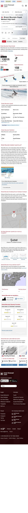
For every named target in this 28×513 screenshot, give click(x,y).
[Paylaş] (9, 32)
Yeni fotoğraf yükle (6, 187)
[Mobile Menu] (26, 5)
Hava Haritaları (4, 397)
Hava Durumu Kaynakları (19, 404)
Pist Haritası (9, 41)
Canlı (9, 38)
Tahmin (3, 38)
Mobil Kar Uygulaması (18, 399)
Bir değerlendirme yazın (20, 333)
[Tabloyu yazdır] (12, 32)
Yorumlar (15, 41)
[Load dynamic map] (14, 215)
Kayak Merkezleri (5, 395)
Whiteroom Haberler (5, 401)
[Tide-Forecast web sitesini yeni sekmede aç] (14, 1)
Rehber (4, 41)
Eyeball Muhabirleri (18, 401)
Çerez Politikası (20, 438)
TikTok (2, 418)
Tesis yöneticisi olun (14, 86)
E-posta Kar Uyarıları (18, 397)
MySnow (3, 406)
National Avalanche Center (13, 125)
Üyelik (14, 395)
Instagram (3, 416)
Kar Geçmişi (15, 38)
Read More (10, 51)
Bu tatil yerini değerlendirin (8, 333)
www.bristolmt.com (5, 122)
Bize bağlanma (4, 431)
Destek (14, 429)
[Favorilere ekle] (2, 32)
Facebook (3, 413)
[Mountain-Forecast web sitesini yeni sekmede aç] (8, 1)
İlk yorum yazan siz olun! (7, 330)
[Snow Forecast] (7, 5)
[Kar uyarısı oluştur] (5, 32)
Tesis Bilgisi (22, 38)
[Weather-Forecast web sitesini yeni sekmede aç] (19, 1)
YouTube (3, 420)
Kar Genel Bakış (4, 399)
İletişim (19, 429)
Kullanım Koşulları (4, 438)
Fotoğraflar (20, 41)
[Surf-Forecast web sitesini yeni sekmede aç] (3, 1)
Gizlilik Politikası (12, 438)
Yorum (11, 431)
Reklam (9, 429)
